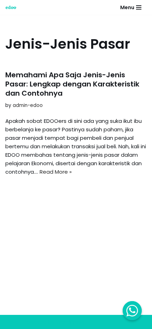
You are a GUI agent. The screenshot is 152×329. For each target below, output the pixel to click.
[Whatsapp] (132, 310)
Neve (12, 321)
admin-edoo (28, 105)
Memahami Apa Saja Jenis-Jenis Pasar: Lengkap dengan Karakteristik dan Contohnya (72, 84)
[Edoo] (12, 7)
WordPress (70, 321)
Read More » (56, 171)
